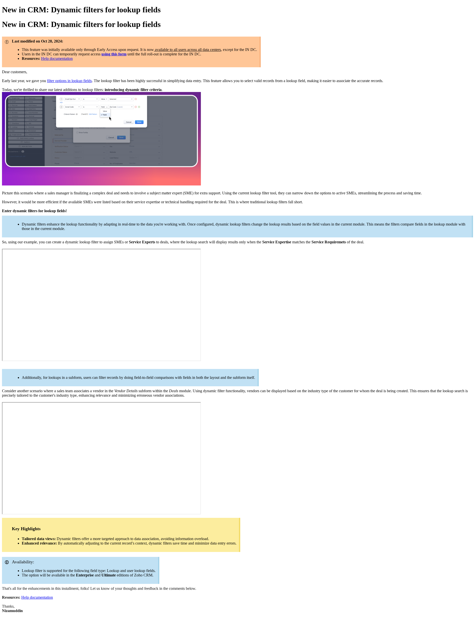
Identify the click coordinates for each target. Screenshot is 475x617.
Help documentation (57, 58)
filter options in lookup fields (69, 81)
